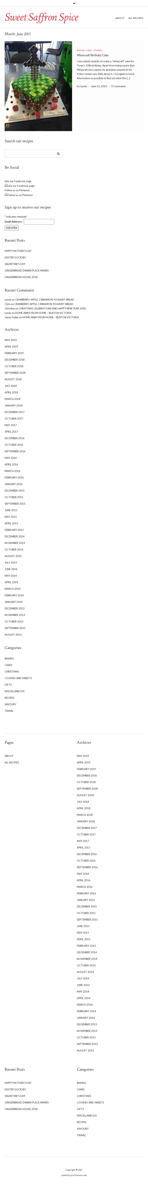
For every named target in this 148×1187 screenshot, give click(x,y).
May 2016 (11, 457)
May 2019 (11, 340)
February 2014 (14, 595)
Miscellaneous (14, 691)
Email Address (14, 221)
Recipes (98, 50)
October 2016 (14, 444)
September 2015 (15, 503)
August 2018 (13, 379)
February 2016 (14, 477)
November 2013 (15, 615)
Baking (80, 50)
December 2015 (14, 490)
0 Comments (118, 86)
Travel (9, 710)
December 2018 (14, 359)
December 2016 (14, 438)
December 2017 (14, 412)
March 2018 (12, 398)
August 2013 (13, 634)
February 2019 (14, 353)
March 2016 (12, 470)
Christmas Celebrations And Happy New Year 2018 (52, 308)
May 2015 (11, 516)
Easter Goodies (15, 257)
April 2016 (11, 464)
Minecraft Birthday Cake (93, 55)
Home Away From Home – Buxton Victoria (43, 312)
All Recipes (135, 18)
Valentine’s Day (15, 264)
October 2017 (14, 418)
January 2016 (14, 484)
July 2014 (11, 562)
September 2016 (15, 451)
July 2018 (11, 385)
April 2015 (11, 523)
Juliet (64, 1175)
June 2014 (11, 569)
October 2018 (14, 366)
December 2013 (14, 608)
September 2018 (15, 372)
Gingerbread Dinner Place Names (27, 270)
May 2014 (11, 575)
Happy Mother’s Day (18, 250)
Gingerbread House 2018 (21, 277)
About (119, 18)
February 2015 (14, 529)
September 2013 (15, 628)
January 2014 (14, 601)
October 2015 (14, 497)
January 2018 (14, 405)
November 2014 (15, 542)
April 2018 (11, 392)
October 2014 (14, 549)
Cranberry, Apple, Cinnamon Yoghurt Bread (44, 299)
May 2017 (11, 425)
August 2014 (13, 556)
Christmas (12, 671)
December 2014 (14, 536)
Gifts (8, 684)
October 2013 (14, 621)
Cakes (89, 50)
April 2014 (11, 582)
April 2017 (11, 431)
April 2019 (11, 346)
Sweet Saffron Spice (41, 17)
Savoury (10, 704)
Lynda (8, 299)
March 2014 (12, 588)
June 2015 (11, 510)
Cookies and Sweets (18, 678)
